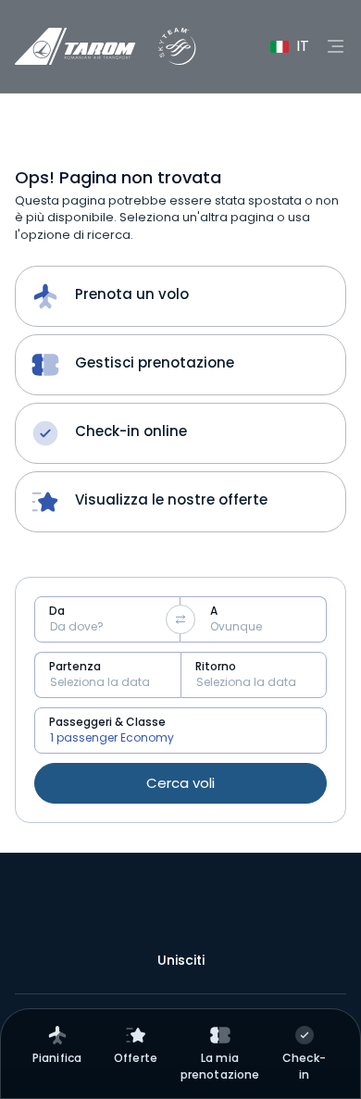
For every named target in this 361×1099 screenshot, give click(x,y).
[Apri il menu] (335, 46)
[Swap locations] (180, 619)
